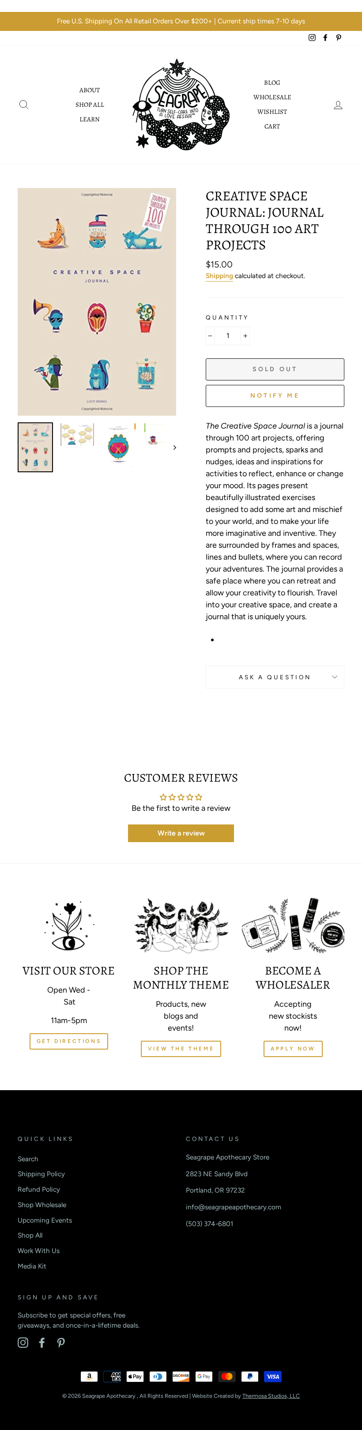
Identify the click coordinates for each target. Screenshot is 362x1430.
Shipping (219, 275)
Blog (272, 82)
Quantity (227, 317)
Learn (89, 119)
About (89, 90)
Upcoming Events (45, 1220)
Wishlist (272, 111)
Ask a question (275, 677)
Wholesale (272, 97)
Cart (272, 126)
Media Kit (32, 1266)
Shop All (89, 104)
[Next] (170, 447)
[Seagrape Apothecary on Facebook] (42, 1342)
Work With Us (39, 1250)
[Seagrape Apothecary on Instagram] (23, 1342)
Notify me (275, 395)
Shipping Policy (41, 1174)
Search (28, 1159)
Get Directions (69, 1041)
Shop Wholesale (42, 1204)
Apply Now (293, 1049)
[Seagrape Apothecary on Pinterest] (61, 1342)
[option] (181, 21)
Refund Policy (39, 1189)
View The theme (181, 1049)
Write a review (181, 833)
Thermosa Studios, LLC (271, 1395)
